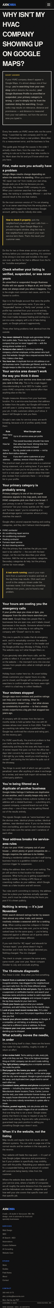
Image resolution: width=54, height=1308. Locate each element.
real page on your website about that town (30, 472)
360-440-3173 (8, 1292)
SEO (4, 1234)
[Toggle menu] (48, 4)
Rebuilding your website (33, 1164)
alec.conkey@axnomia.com (13, 1296)
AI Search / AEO (9, 1237)
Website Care (8, 1253)
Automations (7, 1241)
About (5, 1276)
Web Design (7, 1230)
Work (5, 1265)
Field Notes (7, 1272)
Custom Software (9, 1245)
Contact (6, 1280)
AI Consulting (8, 1249)
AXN (9, 4)
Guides (5, 1269)
